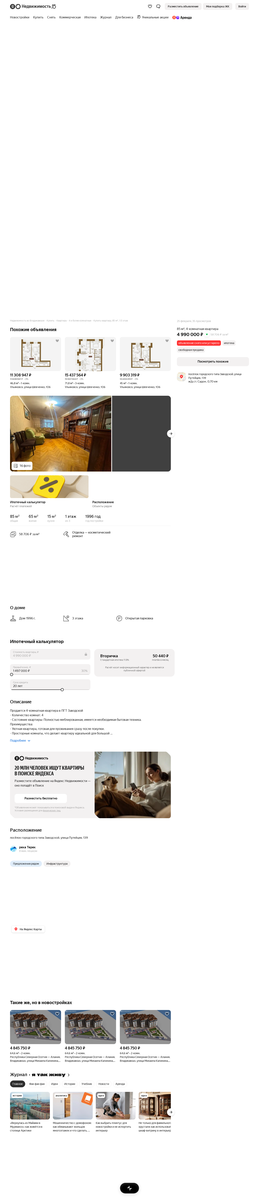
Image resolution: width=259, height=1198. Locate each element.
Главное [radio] (18, 1083)
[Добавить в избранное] (57, 340)
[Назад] (10, 486)
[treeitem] (20, 17)
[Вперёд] (171, 433)
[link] (242, 6)
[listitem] (88, 534)
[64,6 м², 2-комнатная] (35, 1027)
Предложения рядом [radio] (26, 863)
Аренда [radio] (120, 1083)
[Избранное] (150, 6)
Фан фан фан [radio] (37, 1083)
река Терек (27, 847)
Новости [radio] (103, 1083)
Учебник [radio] (87, 1083)
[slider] (50, 674)
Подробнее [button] (18, 740)
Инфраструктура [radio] (56, 863)
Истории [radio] (69, 1083)
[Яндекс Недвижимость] (33, 6)
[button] (158, 6)
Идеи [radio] (54, 1083)
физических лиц (52, 810)
